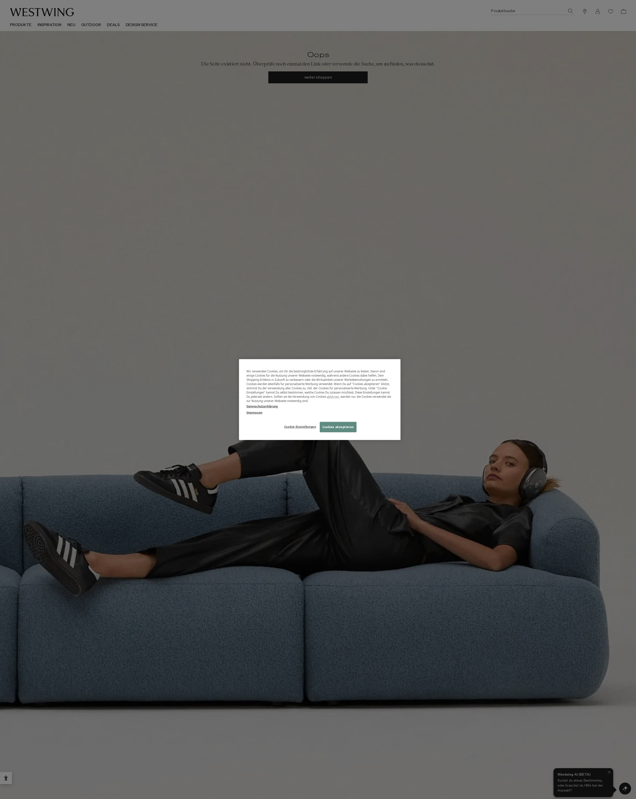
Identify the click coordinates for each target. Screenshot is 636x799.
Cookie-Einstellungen (300, 426)
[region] (319, 399)
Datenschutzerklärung (262, 406)
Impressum (254, 412)
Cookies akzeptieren (338, 427)
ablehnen (333, 397)
